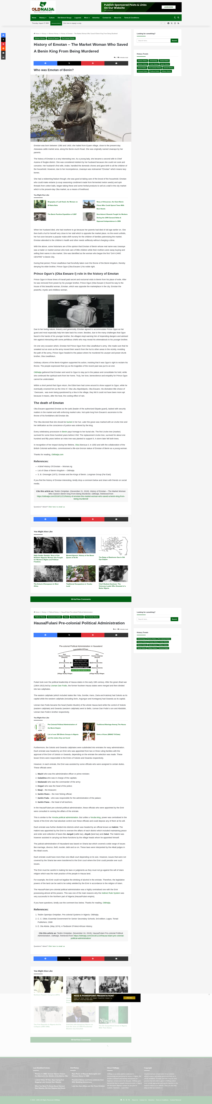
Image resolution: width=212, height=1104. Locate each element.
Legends (78, 18)
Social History (142, 67)
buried (70, 422)
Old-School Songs (64, 18)
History (42, 18)
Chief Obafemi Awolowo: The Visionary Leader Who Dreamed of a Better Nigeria (112, 586)
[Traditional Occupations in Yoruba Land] (80, 573)
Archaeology (153, 60)
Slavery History (142, 60)
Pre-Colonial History (68, 38)
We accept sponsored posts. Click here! (76, 23)
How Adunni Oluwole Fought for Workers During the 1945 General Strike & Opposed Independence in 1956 (112, 217)
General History (168, 67)
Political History (154, 71)
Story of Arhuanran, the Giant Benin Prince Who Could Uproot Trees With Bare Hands (110, 205)
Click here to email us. (56, 507)
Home (34, 18)
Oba (77, 445)
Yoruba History (164, 60)
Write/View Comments (81, 599)
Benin (65, 432)
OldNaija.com (57, 454)
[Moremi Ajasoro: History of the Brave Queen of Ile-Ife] (80, 545)
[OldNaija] (43, 7)
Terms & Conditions (131, 18)
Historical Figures (53, 38)
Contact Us (107, 18)
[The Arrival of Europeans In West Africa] (48, 573)
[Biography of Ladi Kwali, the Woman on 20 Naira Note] (40, 204)
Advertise (95, 18)
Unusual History (143, 71)
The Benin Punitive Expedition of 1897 (62, 214)
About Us (117, 18)
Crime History (154, 64)
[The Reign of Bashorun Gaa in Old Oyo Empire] (113, 546)
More (86, 18)
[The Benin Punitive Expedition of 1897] (40, 216)
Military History (166, 71)
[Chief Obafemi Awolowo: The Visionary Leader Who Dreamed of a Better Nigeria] (113, 573)
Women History (54, 33)
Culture (52, 18)
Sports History (164, 64)
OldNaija (38, 372)
